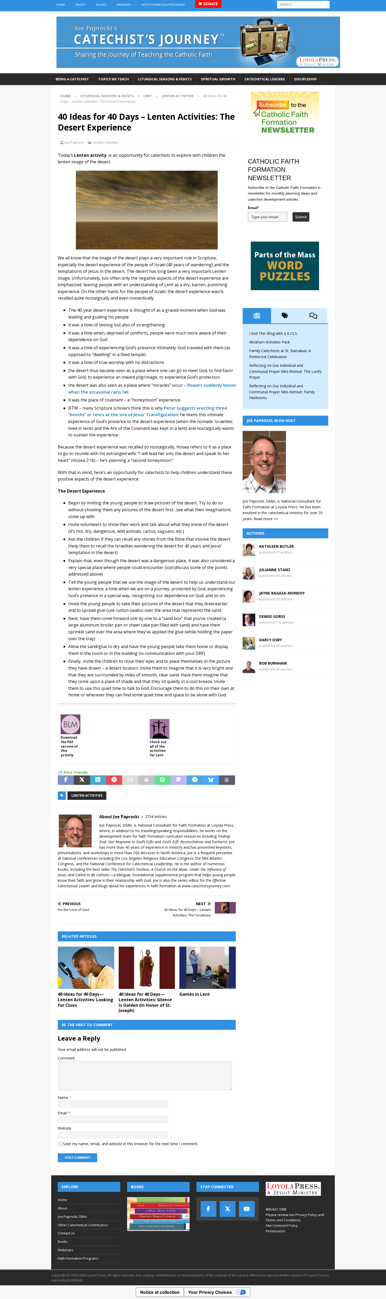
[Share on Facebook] (66, 780)
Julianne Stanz (274, 569)
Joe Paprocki (74, 142)
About (81, 5)
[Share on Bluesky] (211, 780)
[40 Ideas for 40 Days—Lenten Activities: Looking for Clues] (86, 968)
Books (101, 5)
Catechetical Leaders (264, 79)
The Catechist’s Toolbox (130, 869)
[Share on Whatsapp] (162, 780)
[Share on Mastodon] (179, 780)
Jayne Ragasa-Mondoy (282, 593)
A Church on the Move (169, 869)
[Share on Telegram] (195, 780)
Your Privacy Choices (210, 1292)
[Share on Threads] (227, 780)
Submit (301, 217)
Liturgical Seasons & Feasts (165, 79)
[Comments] (313, 315)
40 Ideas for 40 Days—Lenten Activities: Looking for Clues (85, 999)
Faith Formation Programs (163, 5)
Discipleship (305, 79)
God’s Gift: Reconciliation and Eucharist (194, 841)
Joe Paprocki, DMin (72, 1216)
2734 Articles (156, 816)
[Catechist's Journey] (198, 70)
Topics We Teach (113, 79)
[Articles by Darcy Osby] (249, 646)
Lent (147, 95)
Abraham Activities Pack (269, 342)
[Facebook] (208, 1209)
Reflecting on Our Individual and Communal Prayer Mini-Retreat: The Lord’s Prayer (285, 371)
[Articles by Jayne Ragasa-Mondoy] (249, 599)
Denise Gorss (272, 616)
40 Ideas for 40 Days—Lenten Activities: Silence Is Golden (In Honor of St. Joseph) (145, 1002)
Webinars (124, 5)
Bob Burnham (273, 663)
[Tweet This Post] (82, 780)
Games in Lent (194, 994)
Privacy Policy (306, 1214)
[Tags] (285, 315)
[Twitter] (228, 1209)
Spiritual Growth (218, 79)
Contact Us (66, 1233)
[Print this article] (146, 780)
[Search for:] (303, 4)
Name (63, 1097)
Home (60, 5)
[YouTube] (247, 1209)
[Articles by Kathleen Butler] (249, 553)
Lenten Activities (106, 142)
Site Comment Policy (282, 1225)
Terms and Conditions (283, 1220)
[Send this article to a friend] (130, 780)
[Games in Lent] (207, 968)
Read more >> (266, 518)
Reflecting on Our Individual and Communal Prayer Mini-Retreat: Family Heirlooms (282, 391)
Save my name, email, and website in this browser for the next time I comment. (130, 1143)
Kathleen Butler (276, 546)
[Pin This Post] (114, 780)
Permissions (275, 1231)
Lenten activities (86, 795)
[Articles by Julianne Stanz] (249, 576)
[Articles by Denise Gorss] (249, 623)
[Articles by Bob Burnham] (249, 669)
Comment (66, 1058)
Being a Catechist (72, 79)
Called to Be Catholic (92, 874)
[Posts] (257, 315)
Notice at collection (160, 1292)
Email (63, 1112)
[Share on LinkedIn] (98, 780)
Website (64, 1128)
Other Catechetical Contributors (83, 1225)
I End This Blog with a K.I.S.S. (273, 333)
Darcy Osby (270, 639)
